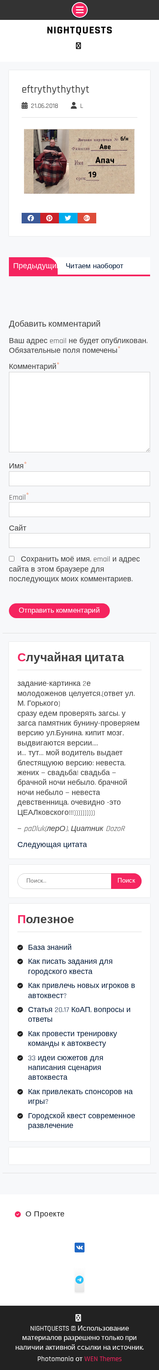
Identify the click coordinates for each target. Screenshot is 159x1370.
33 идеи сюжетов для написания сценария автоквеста (65, 1068)
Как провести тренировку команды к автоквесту (72, 1038)
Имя (16, 466)
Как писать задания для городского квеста (70, 966)
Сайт (17, 528)
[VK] (78, 46)
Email (17, 497)
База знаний (50, 947)
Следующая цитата (52, 845)
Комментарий (32, 366)
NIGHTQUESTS (80, 30)
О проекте (45, 1214)
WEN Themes (103, 1359)
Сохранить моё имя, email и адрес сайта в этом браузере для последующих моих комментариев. (74, 569)
